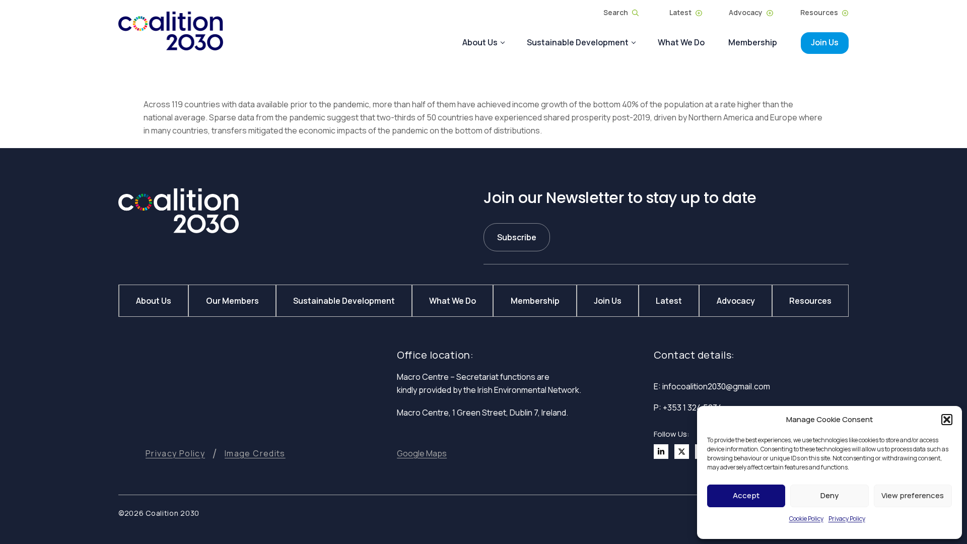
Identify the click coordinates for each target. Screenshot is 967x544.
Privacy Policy (846, 518)
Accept (746, 495)
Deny (829, 495)
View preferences (912, 495)
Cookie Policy (806, 518)
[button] (947, 420)
